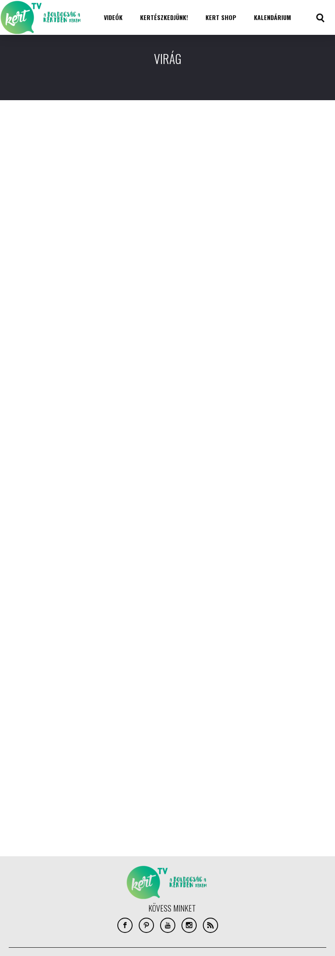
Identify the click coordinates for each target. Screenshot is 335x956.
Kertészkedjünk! (164, 17)
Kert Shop (220, 17)
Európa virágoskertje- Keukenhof (262, 398)
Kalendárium (272, 17)
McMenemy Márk (244, 182)
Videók (113, 17)
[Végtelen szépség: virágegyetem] (57, 576)
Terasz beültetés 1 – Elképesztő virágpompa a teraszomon (47, 338)
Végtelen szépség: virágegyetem (36, 621)
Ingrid (13, 182)
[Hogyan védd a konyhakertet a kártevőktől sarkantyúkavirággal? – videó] (168, 352)
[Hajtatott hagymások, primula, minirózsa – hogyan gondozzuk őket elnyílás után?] (168, 119)
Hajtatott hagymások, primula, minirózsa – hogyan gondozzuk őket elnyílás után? (167, 170)
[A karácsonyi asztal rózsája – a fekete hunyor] (278, 119)
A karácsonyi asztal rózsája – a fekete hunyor (275, 164)
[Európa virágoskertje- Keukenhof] (278, 352)
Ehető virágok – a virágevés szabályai (52, 164)
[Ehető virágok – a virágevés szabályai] (57, 119)
